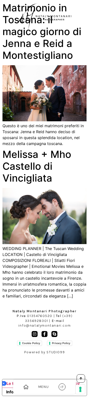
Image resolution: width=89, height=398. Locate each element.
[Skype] (54, 334)
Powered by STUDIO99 (44, 352)
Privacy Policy (61, 343)
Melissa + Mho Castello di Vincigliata (36, 166)
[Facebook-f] (44, 334)
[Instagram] (35, 334)
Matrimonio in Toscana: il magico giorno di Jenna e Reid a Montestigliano (41, 31)
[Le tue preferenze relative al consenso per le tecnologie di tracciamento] (80, 389)
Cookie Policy (31, 343)
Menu (43, 387)
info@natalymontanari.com (44, 325)
